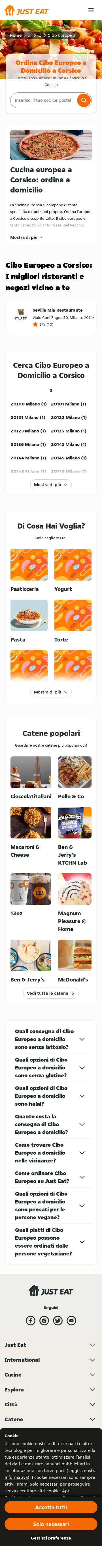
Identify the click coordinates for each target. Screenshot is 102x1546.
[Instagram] (44, 1320)
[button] (84, 100)
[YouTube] (71, 1320)
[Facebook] (30, 1320)
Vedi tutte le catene (47, 993)
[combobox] (43, 100)
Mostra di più (23, 237)
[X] (57, 1320)
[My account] (91, 10)
